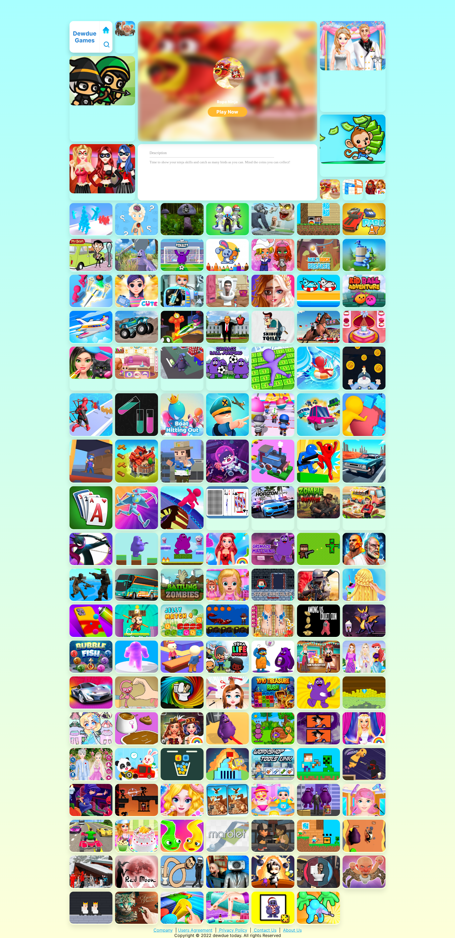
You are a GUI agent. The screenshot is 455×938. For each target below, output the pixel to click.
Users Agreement (195, 930)
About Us (292, 930)
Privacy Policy (232, 930)
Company (163, 930)
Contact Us (264, 930)
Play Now (227, 112)
